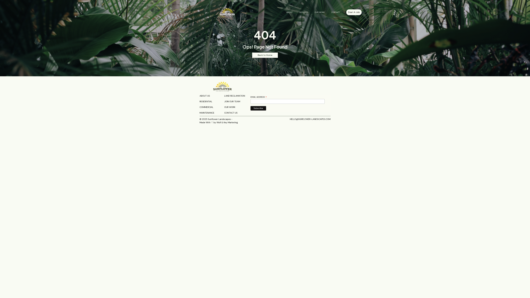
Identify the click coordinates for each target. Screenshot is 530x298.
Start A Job (354, 12)
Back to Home (265, 55)
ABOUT (289, 12)
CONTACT (335, 12)
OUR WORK (320, 12)
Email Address (259, 97)
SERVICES (303, 12)
